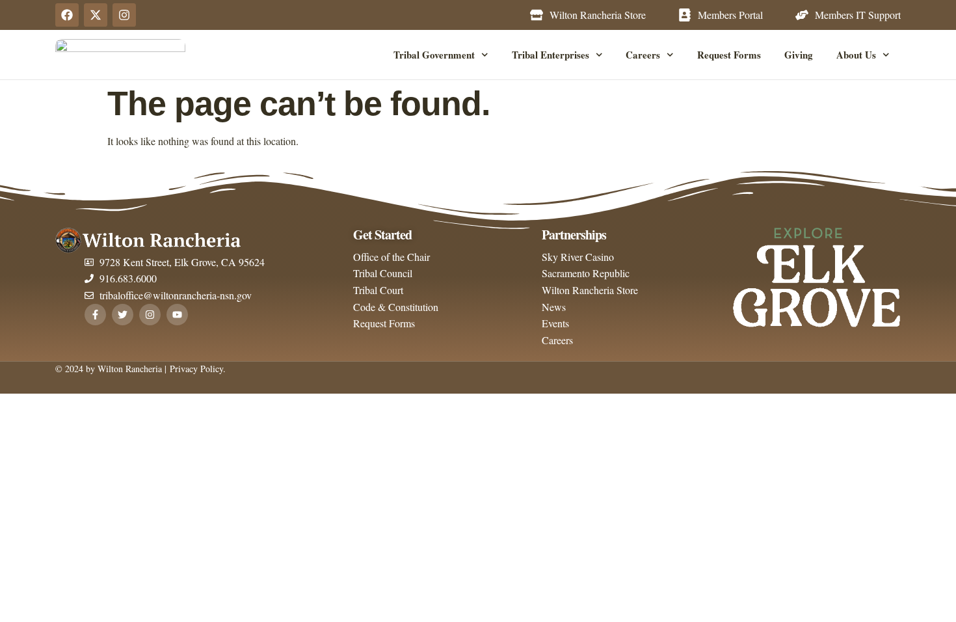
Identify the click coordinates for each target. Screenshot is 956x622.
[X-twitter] (95, 15)
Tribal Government (434, 54)
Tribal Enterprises (550, 54)
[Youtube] (177, 314)
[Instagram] (124, 15)
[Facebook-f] (95, 314)
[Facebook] (67, 15)
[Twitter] (122, 314)
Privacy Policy (194, 368)
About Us (856, 54)
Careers (643, 54)
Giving (798, 54)
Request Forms (729, 54)
